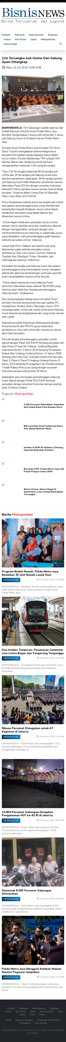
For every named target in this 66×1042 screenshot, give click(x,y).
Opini (34, 39)
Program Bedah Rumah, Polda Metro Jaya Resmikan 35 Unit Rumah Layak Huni (30, 573)
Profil (9, 1020)
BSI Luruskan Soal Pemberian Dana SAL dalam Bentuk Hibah (43, 427)
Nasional (20, 35)
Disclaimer (25, 1023)
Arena (7, 39)
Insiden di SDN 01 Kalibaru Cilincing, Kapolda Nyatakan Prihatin (44, 449)
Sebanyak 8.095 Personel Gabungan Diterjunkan (26, 892)
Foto (32, 1014)
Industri (6, 35)
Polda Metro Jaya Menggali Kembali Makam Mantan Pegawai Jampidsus (31, 970)
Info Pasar (20, 39)
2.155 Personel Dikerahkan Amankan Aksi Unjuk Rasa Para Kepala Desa (44, 406)
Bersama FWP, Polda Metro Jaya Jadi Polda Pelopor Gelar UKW (44, 470)
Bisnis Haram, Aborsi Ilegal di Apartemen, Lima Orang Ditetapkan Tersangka (43, 492)
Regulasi (53, 35)
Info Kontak (41, 1023)
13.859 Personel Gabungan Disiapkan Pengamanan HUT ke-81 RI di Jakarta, (27, 813)
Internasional (36, 35)
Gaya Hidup (10, 44)
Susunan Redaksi (24, 1020)
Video (42, 1014)
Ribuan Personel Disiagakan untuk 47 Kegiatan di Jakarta (27, 729)
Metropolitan (48, 39)
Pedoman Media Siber (48, 1020)
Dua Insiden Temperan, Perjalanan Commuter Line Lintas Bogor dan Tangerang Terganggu (33, 651)
